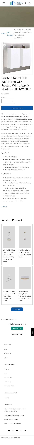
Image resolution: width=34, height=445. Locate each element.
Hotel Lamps (17, 437)
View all (17, 309)
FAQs (5, 349)
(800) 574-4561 (13, 419)
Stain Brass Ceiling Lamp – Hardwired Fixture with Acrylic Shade (25, 253)
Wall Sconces (10, 33)
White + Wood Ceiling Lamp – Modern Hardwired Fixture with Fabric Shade (25, 296)
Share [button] (5, 206)
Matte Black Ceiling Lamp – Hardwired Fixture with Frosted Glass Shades (9, 296)
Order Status (7, 353)
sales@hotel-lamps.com (16, 415)
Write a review (17, 328)
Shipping (6, 398)
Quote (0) (32, 332)
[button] (4, 3)
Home (3, 34)
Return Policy (7, 382)
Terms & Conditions (9, 386)
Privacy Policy (8, 377)
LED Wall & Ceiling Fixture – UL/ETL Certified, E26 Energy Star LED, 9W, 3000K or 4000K (9, 255)
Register (6, 357)
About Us (6, 369)
